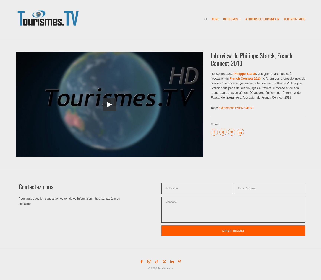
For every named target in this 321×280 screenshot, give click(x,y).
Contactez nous (294, 19)
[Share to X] (222, 132)
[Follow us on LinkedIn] (172, 262)
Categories (230, 19)
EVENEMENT (244, 107)
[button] (49, 14)
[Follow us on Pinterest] (180, 262)
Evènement (226, 107)
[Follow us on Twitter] (164, 262)
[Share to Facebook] (214, 132)
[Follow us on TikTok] (157, 262)
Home (215, 19)
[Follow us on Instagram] (149, 262)
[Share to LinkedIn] (240, 132)
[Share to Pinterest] (231, 132)
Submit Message (233, 230)
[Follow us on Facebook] (142, 262)
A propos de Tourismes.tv (262, 19)
